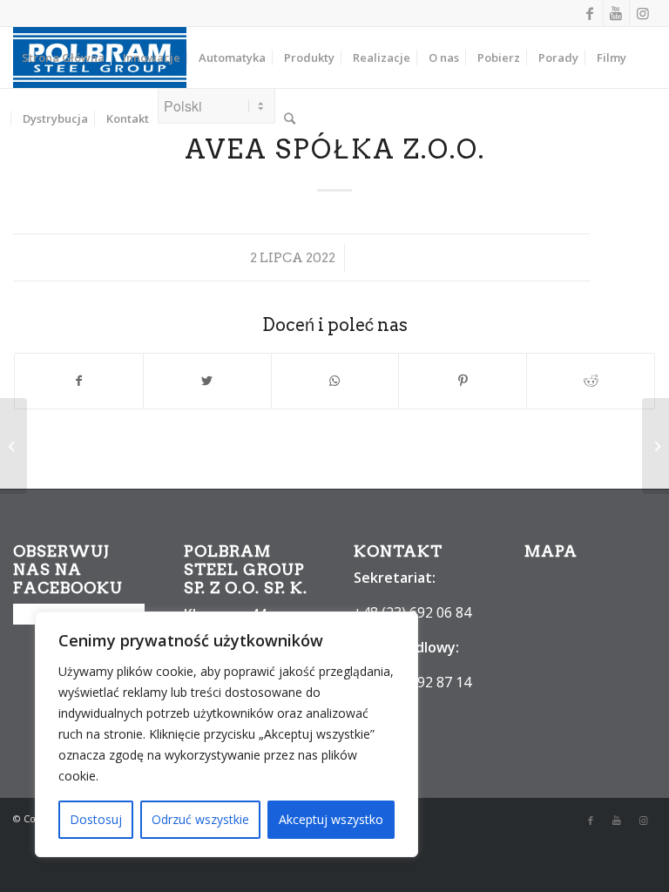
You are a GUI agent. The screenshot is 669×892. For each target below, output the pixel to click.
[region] (226, 734)
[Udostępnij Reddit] (590, 381)
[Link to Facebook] (590, 13)
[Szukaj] (289, 118)
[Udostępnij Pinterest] (462, 381)
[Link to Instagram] (643, 13)
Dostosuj (96, 819)
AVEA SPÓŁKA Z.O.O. (335, 149)
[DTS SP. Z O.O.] (13, 446)
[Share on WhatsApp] (335, 381)
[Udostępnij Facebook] (79, 381)
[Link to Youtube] (616, 13)
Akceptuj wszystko (331, 819)
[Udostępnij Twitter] (207, 381)
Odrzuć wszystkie (200, 819)
